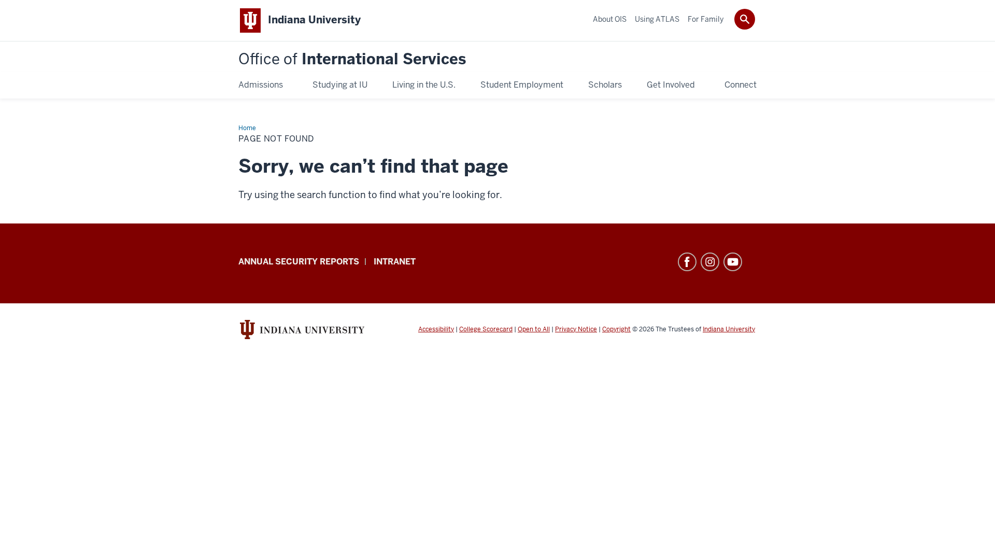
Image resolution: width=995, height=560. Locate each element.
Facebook (687, 262)
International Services (352, 59)
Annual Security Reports (298, 261)
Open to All (534, 329)
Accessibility (436, 329)
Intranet (395, 261)
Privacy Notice (576, 329)
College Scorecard (486, 329)
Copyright (616, 329)
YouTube (732, 262)
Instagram (710, 262)
